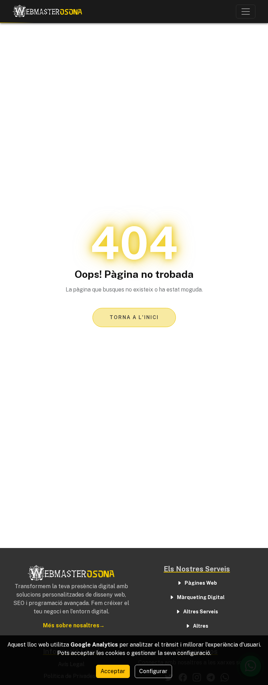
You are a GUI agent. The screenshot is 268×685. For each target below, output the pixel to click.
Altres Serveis (200, 611)
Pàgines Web (201, 583)
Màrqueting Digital (201, 597)
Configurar (153, 671)
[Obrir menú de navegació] (245, 12)
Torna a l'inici (134, 317)
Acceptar (112, 671)
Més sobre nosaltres (71, 625)
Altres (200, 626)
